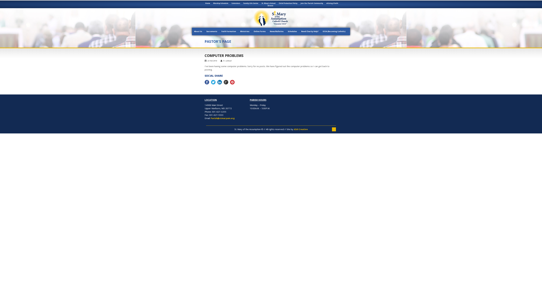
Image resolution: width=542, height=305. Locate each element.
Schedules (292, 31)
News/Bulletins (277, 31)
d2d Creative (301, 129)
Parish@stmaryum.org (223, 118)
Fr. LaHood (227, 61)
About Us (198, 31)
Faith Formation (228, 31)
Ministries (244, 31)
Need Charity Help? (309, 31)
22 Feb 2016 (212, 61)
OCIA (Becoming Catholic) (334, 31)
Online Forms (260, 31)
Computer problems (224, 55)
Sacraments (211, 31)
